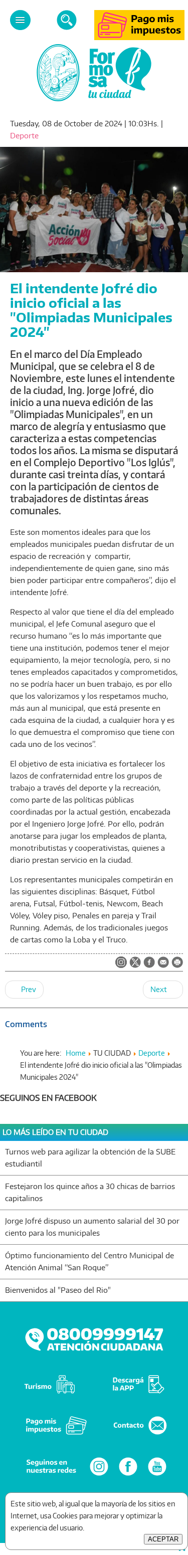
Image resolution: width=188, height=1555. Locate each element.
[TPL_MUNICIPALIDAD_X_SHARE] (135, 962)
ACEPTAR (163, 1539)
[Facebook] (128, 1475)
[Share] (149, 962)
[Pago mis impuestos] (139, 37)
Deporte (24, 135)
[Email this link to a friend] (163, 965)
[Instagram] (99, 1475)
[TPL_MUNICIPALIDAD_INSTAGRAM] (121, 962)
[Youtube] (157, 1475)
